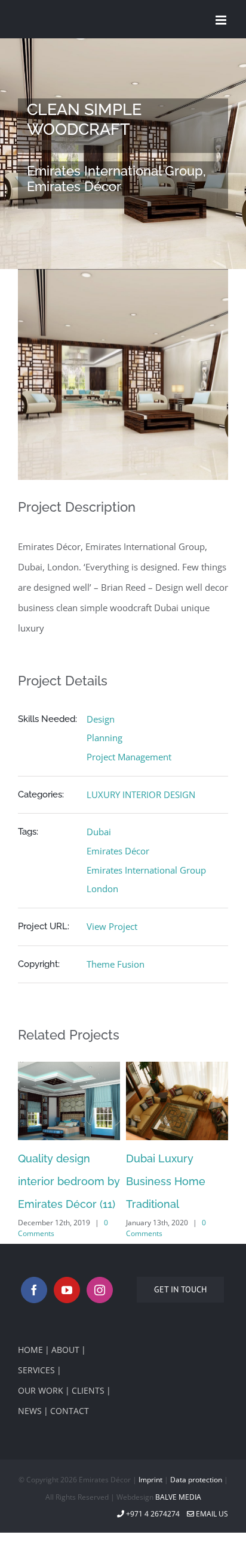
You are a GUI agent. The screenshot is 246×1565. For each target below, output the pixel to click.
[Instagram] (100, 1290)
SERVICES (36, 1370)
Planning (104, 738)
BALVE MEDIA (178, 1497)
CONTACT (69, 1410)
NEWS (30, 1410)
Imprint (150, 1480)
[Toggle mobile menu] (222, 20)
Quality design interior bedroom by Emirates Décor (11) (69, 1181)
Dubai (99, 832)
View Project (112, 926)
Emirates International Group (146, 870)
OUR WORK (40, 1390)
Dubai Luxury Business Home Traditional (165, 1181)
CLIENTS (88, 1390)
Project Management (129, 757)
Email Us (211, 1514)
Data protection (196, 1480)
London (102, 889)
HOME (30, 1349)
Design (101, 719)
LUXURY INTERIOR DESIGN (141, 794)
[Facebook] (34, 1290)
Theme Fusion (115, 964)
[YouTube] (67, 1290)
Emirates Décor (118, 851)
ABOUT (65, 1349)
